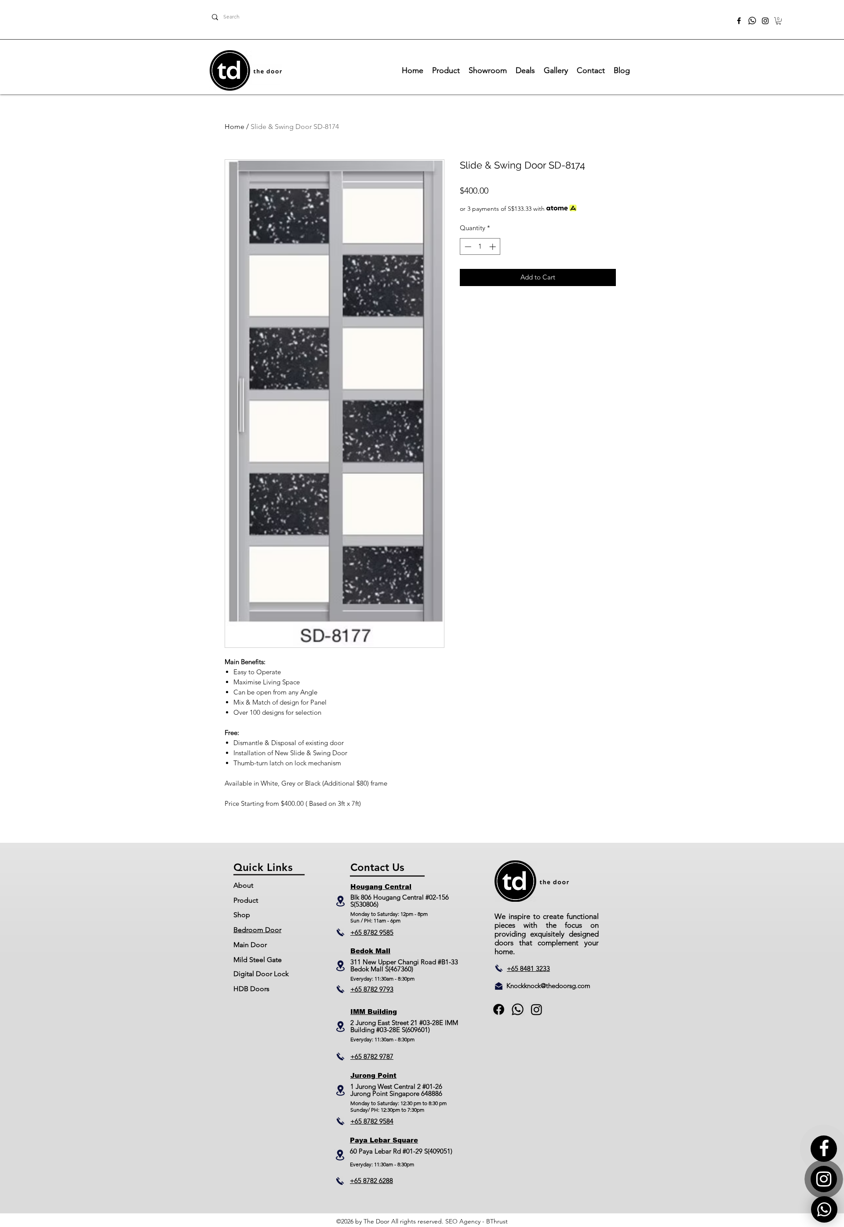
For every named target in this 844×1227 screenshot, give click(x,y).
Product (245, 900)
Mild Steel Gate (257, 959)
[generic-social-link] (517, 1009)
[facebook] (739, 20)
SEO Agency (462, 1221)
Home (234, 126)
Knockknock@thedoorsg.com (548, 985)
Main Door (250, 944)
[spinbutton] (480, 247)
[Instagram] (765, 20)
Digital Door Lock (261, 974)
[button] (778, 21)
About (243, 885)
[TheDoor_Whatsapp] (752, 20)
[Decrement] (467, 247)
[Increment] (493, 247)
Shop (241, 915)
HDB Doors (251, 989)
